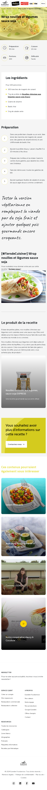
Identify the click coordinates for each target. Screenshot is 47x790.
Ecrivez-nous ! (15, 269)
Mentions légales (8, 775)
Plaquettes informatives (9, 745)
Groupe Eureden (30, 710)
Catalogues (5, 730)
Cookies (23, 778)
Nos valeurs (29, 698)
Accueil (3, 8)
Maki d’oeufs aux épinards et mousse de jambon (20, 545)
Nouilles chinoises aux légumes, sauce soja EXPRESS (22, 392)
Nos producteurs (31, 706)
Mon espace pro (7, 698)
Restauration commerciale (10, 702)
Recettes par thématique (9, 748)
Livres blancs (5, 733)
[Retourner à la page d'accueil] (6, 3)
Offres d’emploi (30, 713)
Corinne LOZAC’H (15, 585)
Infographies (5, 737)
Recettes (9, 8)
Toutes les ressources (9, 726)
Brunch (15, 8)
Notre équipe (29, 702)
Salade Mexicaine (14, 504)
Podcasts (4, 741)
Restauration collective (9, 706)
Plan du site (40, 775)
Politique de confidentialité (25, 775)
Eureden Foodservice (32, 695)
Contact (27, 717)
